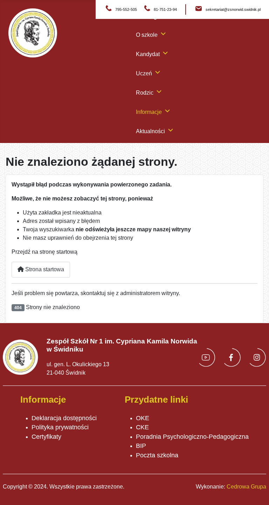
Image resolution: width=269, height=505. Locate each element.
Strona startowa (44, 269)
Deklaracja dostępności (64, 418)
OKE (142, 418)
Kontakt (145, 149)
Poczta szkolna (157, 455)
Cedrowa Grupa (246, 487)
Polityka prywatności (60, 427)
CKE (142, 427)
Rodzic (144, 93)
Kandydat (148, 54)
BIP (141, 445)
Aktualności (150, 131)
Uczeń (144, 73)
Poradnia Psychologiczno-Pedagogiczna (192, 436)
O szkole (147, 35)
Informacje (149, 112)
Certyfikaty (46, 436)
